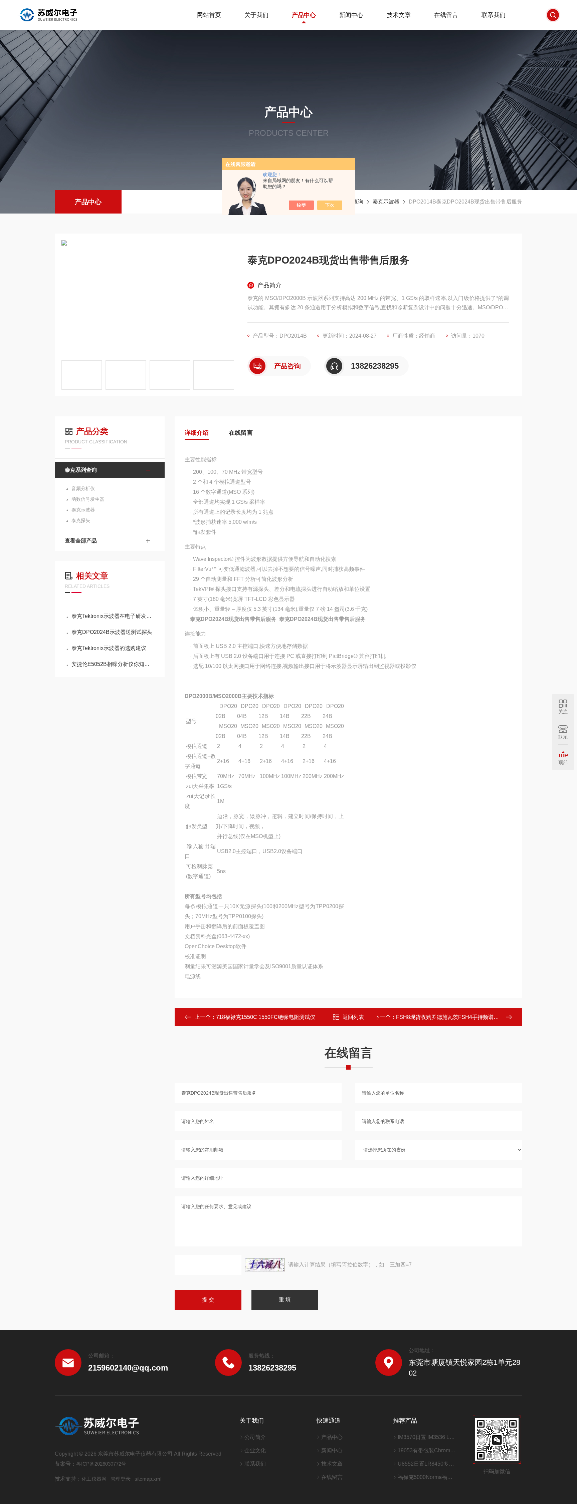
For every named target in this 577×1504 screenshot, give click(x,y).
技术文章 (399, 15)
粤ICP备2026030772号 (101, 1464)
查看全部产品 (81, 540)
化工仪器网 (94, 1479)
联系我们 (494, 15)
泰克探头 (80, 520)
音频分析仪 (83, 488)
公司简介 (255, 1437)
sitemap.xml (148, 1479)
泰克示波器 (386, 202)
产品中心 (304, 15)
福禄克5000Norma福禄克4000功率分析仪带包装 (427, 1477)
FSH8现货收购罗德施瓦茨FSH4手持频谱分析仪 (453, 1017)
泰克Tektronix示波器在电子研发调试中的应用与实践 (113, 616)
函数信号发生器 (87, 499)
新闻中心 (351, 15)
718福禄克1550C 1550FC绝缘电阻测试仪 (265, 1017)
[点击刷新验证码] (265, 1264)
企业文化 (255, 1450)
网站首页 (209, 15)
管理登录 (121, 1479)
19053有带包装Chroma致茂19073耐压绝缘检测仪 (427, 1450)
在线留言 (446, 15)
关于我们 (256, 15)
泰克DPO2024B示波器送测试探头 (111, 632)
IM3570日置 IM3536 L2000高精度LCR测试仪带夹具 (427, 1437)
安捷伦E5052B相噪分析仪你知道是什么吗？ (113, 664)
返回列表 (353, 1017)
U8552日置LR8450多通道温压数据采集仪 (427, 1464)
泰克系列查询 (81, 470)
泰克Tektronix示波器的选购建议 (108, 648)
